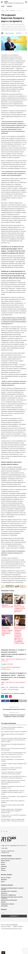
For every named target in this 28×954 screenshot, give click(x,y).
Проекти (3, 868)
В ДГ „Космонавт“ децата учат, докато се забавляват (14, 731)
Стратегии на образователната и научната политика (12, 888)
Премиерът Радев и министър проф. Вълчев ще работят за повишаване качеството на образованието (13, 782)
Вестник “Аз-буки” (6, 877)
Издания (9, 6)
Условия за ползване (6, 926)
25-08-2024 (18, 33)
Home (2, 6)
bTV (7, 687)
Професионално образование (9, 900)
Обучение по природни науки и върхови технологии (12, 897)
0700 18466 (10, 664)
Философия (4, 905)
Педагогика (4, 893)
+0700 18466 (4, 848)
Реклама (3, 870)
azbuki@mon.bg (5, 669)
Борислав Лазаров (14, 687)
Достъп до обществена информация (9, 924)
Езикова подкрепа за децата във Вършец (11, 756)
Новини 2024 (12, 10)
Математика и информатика (8, 895)
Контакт (3, 864)
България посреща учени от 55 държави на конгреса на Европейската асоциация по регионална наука (12, 811)
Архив (2, 881)
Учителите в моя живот (13, 689)
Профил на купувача (18, 926)
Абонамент (4, 866)
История (3, 902)
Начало (2, 10)
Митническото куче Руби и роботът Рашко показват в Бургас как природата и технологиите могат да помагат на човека (13, 740)
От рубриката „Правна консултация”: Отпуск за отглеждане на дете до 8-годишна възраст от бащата (12, 792)
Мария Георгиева (9, 33)
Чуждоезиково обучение (7, 904)
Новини (7, 10)
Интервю (22, 687)
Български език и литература (9, 891)
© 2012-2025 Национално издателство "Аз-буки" (11, 928)
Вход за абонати (5, 860)
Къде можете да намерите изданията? (11, 858)
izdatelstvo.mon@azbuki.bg (12, 667)
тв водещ (4, 689)
